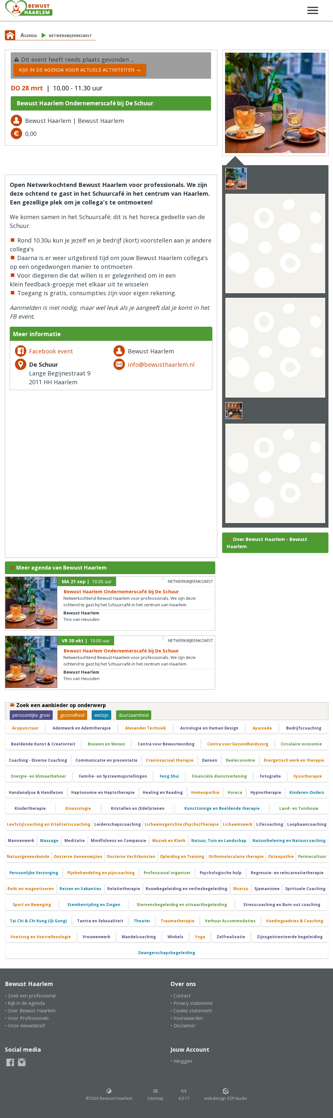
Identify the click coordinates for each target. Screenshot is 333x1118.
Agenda (28, 35)
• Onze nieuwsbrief (25, 1025)
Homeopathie (205, 792)
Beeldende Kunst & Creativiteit (43, 744)
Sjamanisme (267, 888)
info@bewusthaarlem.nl (161, 364)
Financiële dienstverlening (219, 776)
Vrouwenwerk (96, 936)
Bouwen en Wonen (106, 744)
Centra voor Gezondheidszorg (237, 744)
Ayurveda (262, 728)
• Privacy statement (191, 1003)
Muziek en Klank (168, 840)
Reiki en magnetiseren (30, 888)
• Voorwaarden (186, 1018)
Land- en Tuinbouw (298, 808)
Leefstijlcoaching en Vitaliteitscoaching (48, 824)
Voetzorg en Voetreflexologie (40, 936)
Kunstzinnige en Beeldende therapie (222, 808)
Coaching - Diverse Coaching (38, 760)
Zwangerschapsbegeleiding (166, 952)
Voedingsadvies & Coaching (294, 920)
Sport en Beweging (32, 904)
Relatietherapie (123, 888)
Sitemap (155, 1098)
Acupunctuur (25, 728)
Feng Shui (169, 776)
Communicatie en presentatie (106, 760)
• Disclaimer (183, 1025)
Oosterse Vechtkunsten (131, 856)
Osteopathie (281, 856)
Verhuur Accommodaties (230, 920)
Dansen (209, 760)
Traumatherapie (177, 920)
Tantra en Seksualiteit (100, 920)
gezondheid (72, 715)
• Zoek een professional (30, 996)
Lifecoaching (269, 824)
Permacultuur (312, 856)
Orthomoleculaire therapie (236, 856)
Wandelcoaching (139, 936)
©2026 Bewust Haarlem (109, 1098)
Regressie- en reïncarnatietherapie (287, 872)
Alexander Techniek (145, 728)
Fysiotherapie (308, 776)
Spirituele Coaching (305, 888)
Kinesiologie (78, 808)
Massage (49, 840)
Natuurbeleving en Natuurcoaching (289, 840)
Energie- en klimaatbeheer (38, 776)
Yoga (200, 936)
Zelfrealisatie (231, 936)
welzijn (101, 715)
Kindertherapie (30, 808)
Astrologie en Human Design (209, 728)
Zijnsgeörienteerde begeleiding (290, 936)
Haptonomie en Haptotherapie (103, 792)
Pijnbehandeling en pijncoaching (101, 872)
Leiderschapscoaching (117, 824)
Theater (142, 920)
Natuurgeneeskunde (28, 856)
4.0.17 (183, 1098)
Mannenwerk (21, 840)
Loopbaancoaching (306, 824)
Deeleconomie (240, 760)
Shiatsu (240, 888)
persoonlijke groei (31, 715)
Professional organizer (167, 872)
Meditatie (74, 840)
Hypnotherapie (265, 792)
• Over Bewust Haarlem (30, 1010)
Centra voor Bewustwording (166, 744)
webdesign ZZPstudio (225, 1098)
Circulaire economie (301, 744)
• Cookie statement (191, 1010)
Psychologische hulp (221, 872)
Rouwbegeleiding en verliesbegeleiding (186, 888)
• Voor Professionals (27, 1018)
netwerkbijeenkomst (70, 35)
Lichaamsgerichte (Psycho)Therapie (182, 824)
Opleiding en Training (182, 856)
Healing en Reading (163, 792)
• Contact (180, 996)
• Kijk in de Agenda (25, 1003)
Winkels (175, 936)
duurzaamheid (134, 715)
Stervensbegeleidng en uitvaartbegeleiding (182, 904)
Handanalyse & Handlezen (36, 792)
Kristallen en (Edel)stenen (138, 808)
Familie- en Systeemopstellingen (113, 776)
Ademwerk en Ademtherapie (82, 728)
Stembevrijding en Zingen (93, 904)
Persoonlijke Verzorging (33, 872)
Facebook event (51, 351)
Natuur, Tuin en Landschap (218, 840)
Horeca (235, 792)
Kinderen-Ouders (306, 792)
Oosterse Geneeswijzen (78, 856)
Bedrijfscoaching (303, 728)
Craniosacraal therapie (169, 760)
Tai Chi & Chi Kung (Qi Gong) (38, 920)
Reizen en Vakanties (80, 888)
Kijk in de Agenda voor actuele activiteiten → (80, 70)
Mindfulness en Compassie (118, 840)
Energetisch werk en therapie (294, 760)
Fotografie (270, 776)
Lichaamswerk (237, 824)
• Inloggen (181, 1061)
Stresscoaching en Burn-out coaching (281, 904)
